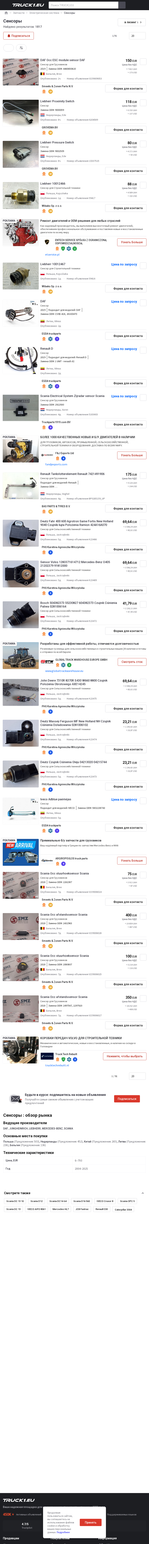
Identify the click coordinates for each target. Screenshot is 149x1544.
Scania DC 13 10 (15, 1201)
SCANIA (68, 1128)
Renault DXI (102, 1209)
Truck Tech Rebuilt (66, 1054)
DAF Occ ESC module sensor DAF (62, 60)
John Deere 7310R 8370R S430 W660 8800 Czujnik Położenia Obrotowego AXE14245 (73, 682)
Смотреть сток (132, 662)
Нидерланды (49, 1141)
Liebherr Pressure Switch (57, 142)
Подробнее (63, 1532)
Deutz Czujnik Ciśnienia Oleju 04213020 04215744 (73, 762)
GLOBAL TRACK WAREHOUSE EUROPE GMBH (81, 659)
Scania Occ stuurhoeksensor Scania (64, 873)
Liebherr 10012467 (52, 264)
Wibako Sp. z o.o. (52, 205)
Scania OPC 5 (127, 1201)
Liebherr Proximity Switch (57, 101)
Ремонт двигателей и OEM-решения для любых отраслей (80, 221)
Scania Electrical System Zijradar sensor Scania (72, 396)
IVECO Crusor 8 (105, 1201)
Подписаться (127, 1099)
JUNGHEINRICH (18, 1128)
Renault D (46, 348)
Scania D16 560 (81, 1201)
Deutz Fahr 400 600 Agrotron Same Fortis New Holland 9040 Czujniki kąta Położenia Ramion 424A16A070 (76, 523)
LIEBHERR (35, 1128)
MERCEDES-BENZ (52, 1128)
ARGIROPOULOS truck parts (71, 858)
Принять (90, 1522)
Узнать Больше (132, 242)
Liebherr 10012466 (52, 183)
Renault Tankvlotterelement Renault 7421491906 (72, 474)
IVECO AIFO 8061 (36, 1209)
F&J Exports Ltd (64, 453)
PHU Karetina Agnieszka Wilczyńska (63, 547)
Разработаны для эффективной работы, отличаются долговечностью (89, 643)
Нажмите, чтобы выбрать (125, 1056)
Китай (87, 1141)
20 (132, 36)
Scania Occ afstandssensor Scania (63, 914)
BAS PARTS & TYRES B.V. (56, 506)
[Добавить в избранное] (143, 61)
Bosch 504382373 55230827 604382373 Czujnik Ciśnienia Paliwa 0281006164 (78, 604)
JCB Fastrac (82, 1209)
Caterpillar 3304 (123, 1209)
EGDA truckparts (51, 333)
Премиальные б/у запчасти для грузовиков (70, 840)
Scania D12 (37, 1201)
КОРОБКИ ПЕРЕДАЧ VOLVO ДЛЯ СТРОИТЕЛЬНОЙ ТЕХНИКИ (81, 1038)
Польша (8, 1141)
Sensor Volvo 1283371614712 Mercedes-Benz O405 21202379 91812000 (75, 563)
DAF (43, 301)
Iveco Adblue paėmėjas (55, 799)
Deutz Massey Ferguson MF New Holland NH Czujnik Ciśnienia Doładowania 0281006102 (75, 723)
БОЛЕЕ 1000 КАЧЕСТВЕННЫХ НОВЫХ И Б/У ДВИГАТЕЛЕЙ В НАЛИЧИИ (87, 437)
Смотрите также (17, 1193)
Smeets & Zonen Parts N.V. (57, 86)
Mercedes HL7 (61, 1209)
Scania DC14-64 (58, 1201)
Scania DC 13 (13, 1209)
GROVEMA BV (50, 127)
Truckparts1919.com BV (56, 422)
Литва (122, 1141)
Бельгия (15, 1145)
